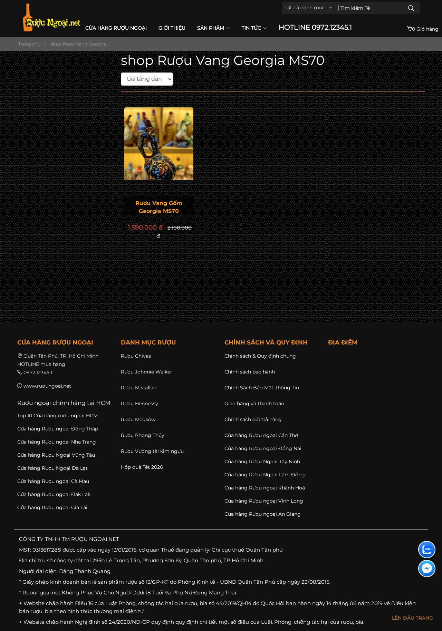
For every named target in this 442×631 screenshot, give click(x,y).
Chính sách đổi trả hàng (253, 419)
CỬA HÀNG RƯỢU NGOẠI (116, 28)
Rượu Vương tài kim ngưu (152, 451)
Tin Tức (252, 28)
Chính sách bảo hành (249, 372)
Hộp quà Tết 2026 (142, 467)
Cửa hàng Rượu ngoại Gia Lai (52, 507)
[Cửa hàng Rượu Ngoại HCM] (51, 17)
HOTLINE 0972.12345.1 (315, 27)
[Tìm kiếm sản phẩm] (411, 8)
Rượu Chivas (136, 356)
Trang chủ (29, 44)
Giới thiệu (171, 28)
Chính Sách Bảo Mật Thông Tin (261, 388)
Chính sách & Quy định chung (260, 356)
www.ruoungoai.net (47, 386)
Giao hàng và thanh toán (254, 403)
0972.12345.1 (37, 372)
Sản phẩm (211, 28)
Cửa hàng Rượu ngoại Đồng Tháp (57, 429)
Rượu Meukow (138, 419)
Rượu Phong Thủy (142, 435)
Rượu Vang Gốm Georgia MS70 (158, 207)
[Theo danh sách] (178, 79)
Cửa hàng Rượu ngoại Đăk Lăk (53, 494)
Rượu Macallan (138, 388)
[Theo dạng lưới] (176, 79)
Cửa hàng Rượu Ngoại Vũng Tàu (56, 455)
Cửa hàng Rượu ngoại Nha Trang (56, 442)
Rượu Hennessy (139, 403)
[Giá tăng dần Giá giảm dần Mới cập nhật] (148, 79)
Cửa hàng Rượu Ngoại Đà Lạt (52, 468)
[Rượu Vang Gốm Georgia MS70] (158, 153)
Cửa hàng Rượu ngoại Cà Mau (53, 481)
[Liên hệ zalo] (426, 549)
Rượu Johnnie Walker (146, 372)
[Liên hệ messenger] (426, 568)
